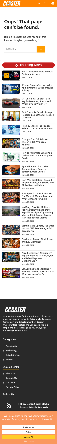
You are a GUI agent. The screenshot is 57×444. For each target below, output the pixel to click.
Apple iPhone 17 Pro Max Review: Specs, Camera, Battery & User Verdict (35, 169)
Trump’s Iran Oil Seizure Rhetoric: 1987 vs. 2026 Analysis (34, 142)
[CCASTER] (11, 3)
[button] (44, 3)
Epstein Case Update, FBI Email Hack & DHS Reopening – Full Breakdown (38, 229)
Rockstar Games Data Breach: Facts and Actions (37, 73)
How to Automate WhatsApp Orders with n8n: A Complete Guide (37, 156)
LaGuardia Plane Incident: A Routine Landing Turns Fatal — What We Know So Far (38, 272)
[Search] (41, 49)
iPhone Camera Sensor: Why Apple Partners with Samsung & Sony (37, 88)
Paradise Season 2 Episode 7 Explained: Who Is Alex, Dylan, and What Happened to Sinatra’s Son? (38, 257)
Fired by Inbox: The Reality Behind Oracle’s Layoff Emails (38, 127)
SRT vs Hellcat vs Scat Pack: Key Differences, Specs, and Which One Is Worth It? (36, 102)
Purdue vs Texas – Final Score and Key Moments (37, 241)
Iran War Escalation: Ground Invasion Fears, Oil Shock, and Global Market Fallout (38, 183)
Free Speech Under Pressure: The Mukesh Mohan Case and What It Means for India (37, 196)
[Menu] (52, 3)
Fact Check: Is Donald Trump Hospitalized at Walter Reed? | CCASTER (38, 115)
